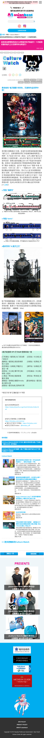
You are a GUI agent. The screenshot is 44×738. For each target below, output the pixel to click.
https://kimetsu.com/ (30, 423)
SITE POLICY (22, 722)
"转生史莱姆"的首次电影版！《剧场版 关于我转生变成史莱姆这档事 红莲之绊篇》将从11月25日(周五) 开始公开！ (28, 524)
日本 (2, 52)
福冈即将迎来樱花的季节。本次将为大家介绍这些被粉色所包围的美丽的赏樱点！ (28, 478)
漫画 (11, 52)
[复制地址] (20, 75)
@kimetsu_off (25, 425)
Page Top (35, 553)
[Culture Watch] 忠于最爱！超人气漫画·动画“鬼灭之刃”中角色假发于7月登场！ (21, 450)
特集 (7, 34)
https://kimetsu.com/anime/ (14, 421)
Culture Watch (14, 34)
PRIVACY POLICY (22, 724)
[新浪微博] (10, 75)
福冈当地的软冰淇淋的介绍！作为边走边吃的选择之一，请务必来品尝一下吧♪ (28, 461)
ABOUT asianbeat (22, 727)
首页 (3, 34)
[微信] (13, 75)
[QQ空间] (16, 75)
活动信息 (6, 52)
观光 (18, 52)
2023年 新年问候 (20, 512)
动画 (15, 52)
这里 (6, 185)
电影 (22, 52)
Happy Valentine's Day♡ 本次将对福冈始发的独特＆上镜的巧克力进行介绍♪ (28, 497)
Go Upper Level (9, 553)
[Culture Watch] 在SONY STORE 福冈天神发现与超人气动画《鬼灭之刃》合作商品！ (21, 443)
